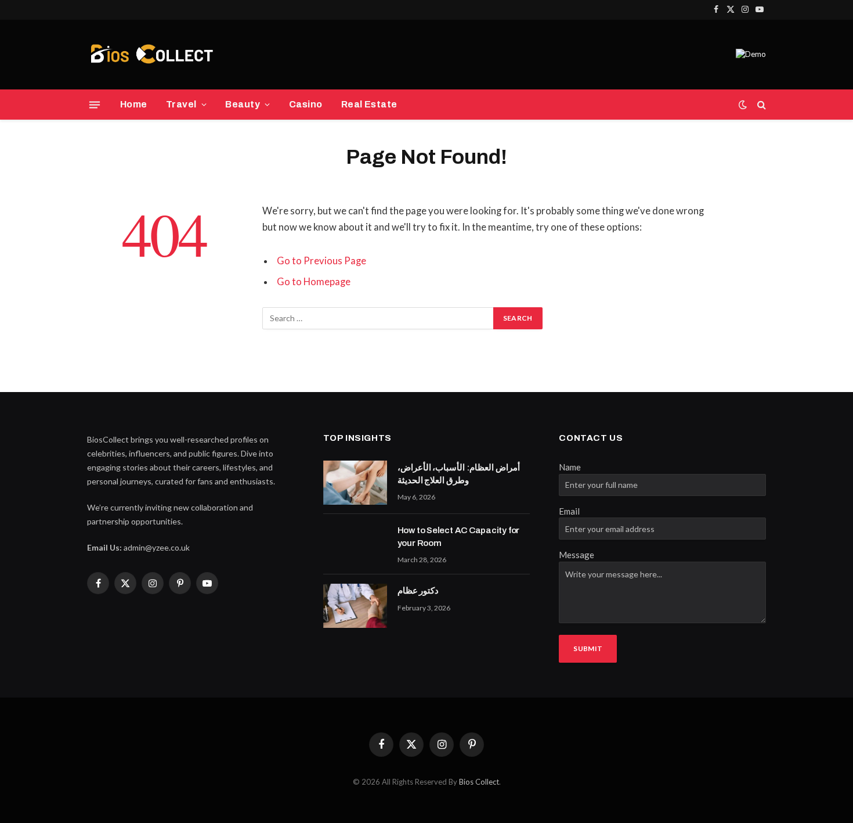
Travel (181, 104)
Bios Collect (479, 781)
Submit (587, 648)
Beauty (242, 104)
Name (570, 467)
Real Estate (369, 104)
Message (576, 554)
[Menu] (94, 104)
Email (569, 511)
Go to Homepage (313, 281)
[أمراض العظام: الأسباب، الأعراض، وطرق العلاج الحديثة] (355, 483)
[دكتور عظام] (355, 606)
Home (133, 104)
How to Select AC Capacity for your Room (458, 536)
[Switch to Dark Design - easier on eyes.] (743, 104)
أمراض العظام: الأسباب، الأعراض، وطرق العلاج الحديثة (458, 473)
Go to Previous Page (321, 261)
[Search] (760, 105)
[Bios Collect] (151, 54)
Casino (306, 104)
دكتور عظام (418, 590)
